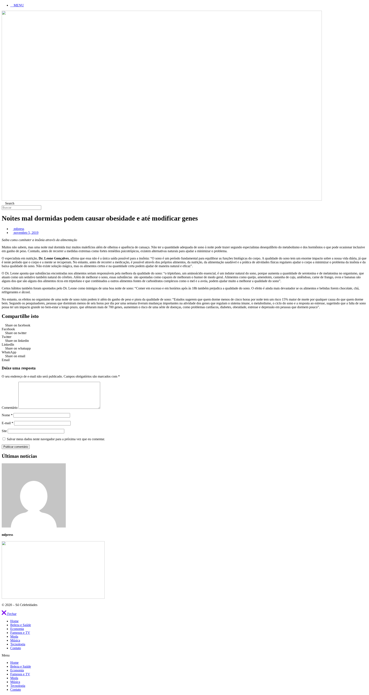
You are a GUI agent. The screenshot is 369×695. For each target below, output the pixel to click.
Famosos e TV (20, 632)
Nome (7, 415)
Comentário (10, 407)
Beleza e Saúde (20, 625)
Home (14, 621)
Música (15, 640)
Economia (17, 629)
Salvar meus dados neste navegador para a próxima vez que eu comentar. (56, 439)
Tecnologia (17, 644)
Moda (14, 636)
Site (4, 431)
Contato (15, 648)
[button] (9, 614)
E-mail (7, 423)
